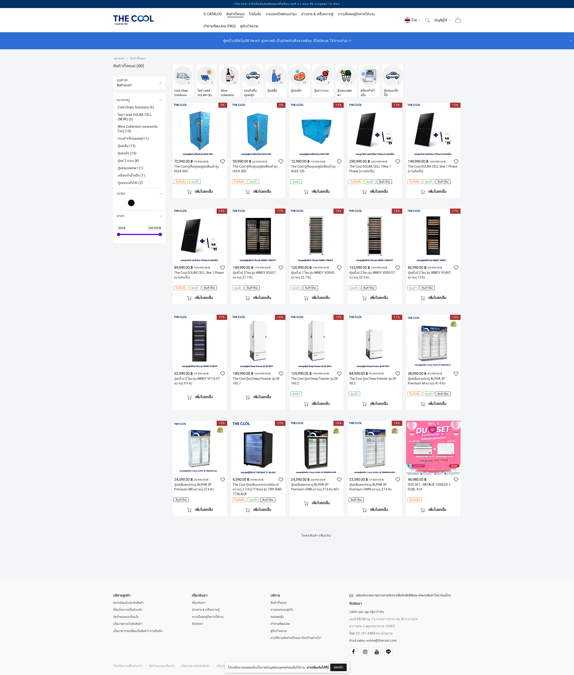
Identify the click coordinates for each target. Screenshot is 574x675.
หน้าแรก (119, 58)
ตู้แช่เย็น (127, 146)
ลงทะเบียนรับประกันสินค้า (128, 603)
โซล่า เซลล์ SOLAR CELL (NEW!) (135, 117)
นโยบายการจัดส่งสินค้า (127, 624)
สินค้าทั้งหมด (235, 14)
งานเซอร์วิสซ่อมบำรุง (281, 14)
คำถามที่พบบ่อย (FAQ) (220, 26)
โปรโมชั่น (255, 14)
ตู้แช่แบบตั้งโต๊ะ (130, 183)
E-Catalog (213, 14)
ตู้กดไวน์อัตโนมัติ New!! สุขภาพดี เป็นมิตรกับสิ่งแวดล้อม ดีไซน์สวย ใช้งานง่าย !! (287, 40)
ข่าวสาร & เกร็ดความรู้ (317, 14)
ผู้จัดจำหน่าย (249, 26)
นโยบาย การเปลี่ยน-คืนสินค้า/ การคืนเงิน (138, 631)
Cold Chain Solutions (136, 107)
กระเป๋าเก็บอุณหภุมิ (133, 138)
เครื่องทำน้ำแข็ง (131, 175)
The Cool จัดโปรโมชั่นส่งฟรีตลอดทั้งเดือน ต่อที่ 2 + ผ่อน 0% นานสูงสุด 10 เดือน (287, 4)
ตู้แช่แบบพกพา (130, 168)
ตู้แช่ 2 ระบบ (128, 161)
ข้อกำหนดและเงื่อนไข (126, 617)
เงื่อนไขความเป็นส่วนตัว (127, 610)
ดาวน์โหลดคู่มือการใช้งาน (356, 14)
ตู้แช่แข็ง (127, 153)
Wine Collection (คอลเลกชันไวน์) (138, 129)
